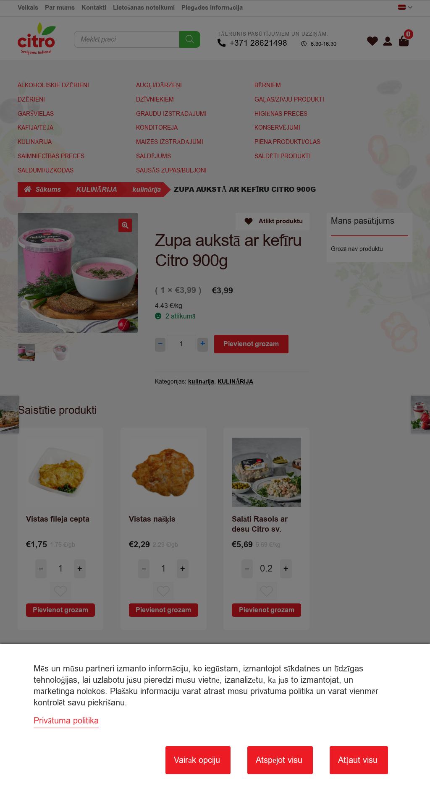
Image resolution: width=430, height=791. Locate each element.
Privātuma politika (66, 720)
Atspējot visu (279, 760)
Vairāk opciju (197, 760)
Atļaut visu (358, 760)
